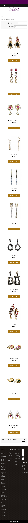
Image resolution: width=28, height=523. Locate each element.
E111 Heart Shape (14, 221)
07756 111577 (15, 2)
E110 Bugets (14, 188)
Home (2, 19)
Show (15, 23)
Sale (9, 462)
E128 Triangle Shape (14, 425)
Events (9, 460)
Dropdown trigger (14, 5)
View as (4, 23)
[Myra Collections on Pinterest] (23, 459)
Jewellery (10, 453)
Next (23, 440)
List (11, 23)
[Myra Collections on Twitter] (23, 453)
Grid (8, 23)
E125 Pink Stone (14, 358)
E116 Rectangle (14, 289)
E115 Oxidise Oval (14, 255)
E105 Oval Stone (14, 87)
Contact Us (17, 455)
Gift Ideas (10, 458)
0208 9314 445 (7, 2)
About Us (17, 453)
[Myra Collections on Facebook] (23, 450)
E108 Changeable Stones (14, 120)
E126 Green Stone (14, 392)
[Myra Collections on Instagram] (23, 456)
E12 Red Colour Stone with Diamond (14, 323)
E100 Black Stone (14, 53)
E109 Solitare (14, 154)
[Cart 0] (23, 5)
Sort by (11, 26)
